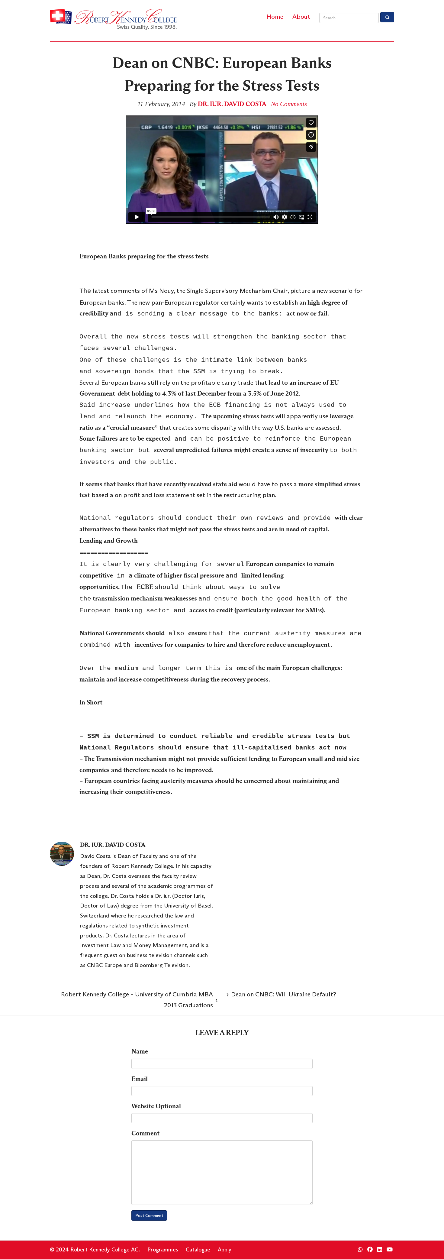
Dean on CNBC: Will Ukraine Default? (281, 994)
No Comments (289, 104)
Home (274, 17)
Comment (145, 1133)
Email (139, 1079)
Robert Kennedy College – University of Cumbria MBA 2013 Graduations (139, 999)
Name (139, 1051)
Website (156, 1106)
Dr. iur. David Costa (232, 104)
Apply (224, 1249)
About (301, 17)
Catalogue (198, 1249)
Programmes (162, 1249)
